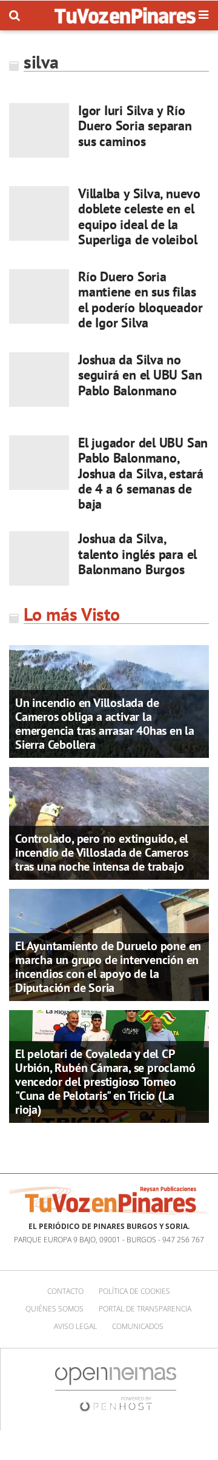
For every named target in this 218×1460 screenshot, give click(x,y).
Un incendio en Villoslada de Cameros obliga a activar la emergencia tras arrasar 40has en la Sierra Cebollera (104, 723)
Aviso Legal (75, 1326)
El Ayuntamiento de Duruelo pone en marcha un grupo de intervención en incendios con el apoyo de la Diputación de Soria (108, 967)
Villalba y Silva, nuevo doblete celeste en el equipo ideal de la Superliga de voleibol (139, 216)
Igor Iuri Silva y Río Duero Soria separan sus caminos (135, 126)
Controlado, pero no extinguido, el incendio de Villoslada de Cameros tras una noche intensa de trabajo (101, 852)
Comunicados (138, 1326)
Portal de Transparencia (145, 1309)
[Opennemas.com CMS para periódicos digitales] (115, 1389)
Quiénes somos (54, 1309)
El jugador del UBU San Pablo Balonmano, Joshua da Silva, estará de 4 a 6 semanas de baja (143, 473)
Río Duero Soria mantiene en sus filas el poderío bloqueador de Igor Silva (140, 299)
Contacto (65, 1291)
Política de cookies (134, 1291)
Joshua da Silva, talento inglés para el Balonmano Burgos (137, 554)
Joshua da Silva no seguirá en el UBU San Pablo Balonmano (140, 375)
